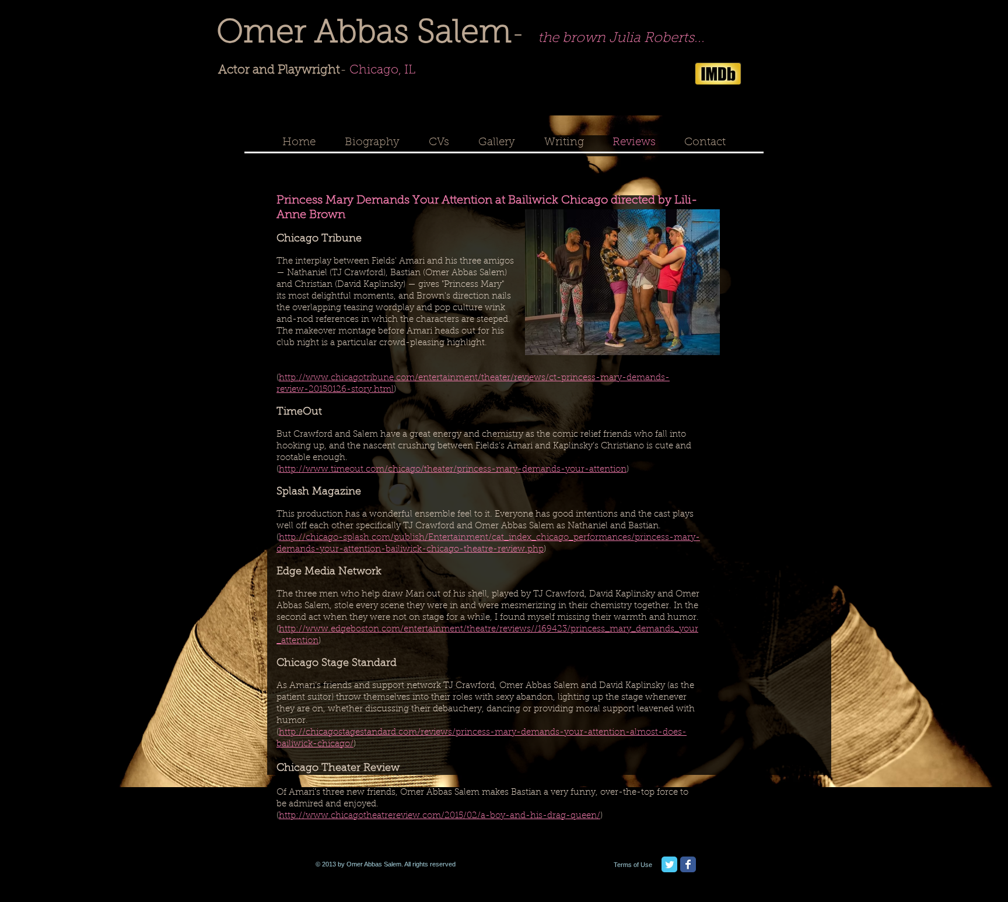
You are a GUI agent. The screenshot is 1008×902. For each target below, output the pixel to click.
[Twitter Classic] (669, 864)
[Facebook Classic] (688, 864)
